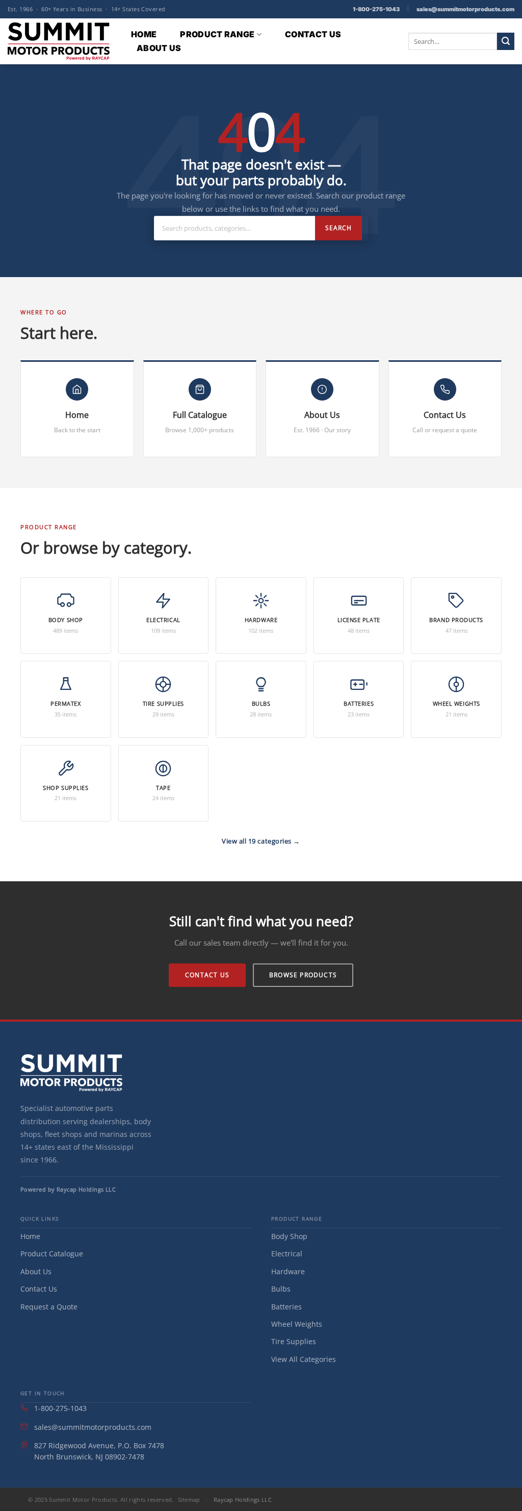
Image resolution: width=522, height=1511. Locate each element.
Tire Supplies (293, 1341)
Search (338, 228)
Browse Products (303, 975)
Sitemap (189, 1499)
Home (143, 34)
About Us (159, 48)
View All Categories (303, 1359)
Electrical (286, 1253)
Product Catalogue (51, 1253)
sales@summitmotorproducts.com (465, 9)
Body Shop (289, 1236)
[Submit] (505, 41)
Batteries (286, 1306)
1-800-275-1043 (376, 9)
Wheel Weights (296, 1324)
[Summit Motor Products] (59, 41)
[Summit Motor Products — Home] (71, 1073)
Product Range (217, 34)
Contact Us (313, 34)
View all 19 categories (257, 841)
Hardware (288, 1271)
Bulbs (281, 1289)
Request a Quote (48, 1306)
